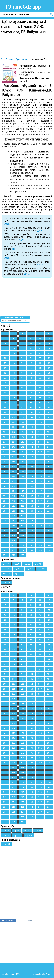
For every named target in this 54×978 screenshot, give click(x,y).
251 (40, 535)
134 (13, 442)
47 (40, 368)
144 (49, 447)
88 (31, 402)
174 (49, 471)
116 (13, 427)
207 (22, 501)
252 (49, 535)
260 (13, 545)
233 (40, 520)
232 (31, 520)
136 (31, 442)
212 (13, 506)
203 (40, 496)
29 (40, 353)
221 (40, 511)
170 (13, 471)
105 (22, 417)
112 (31, 422)
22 (31, 348)
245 (40, 530)
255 (22, 540)
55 (5, 378)
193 (5, 491)
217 (5, 511)
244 (31, 530)
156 (49, 456)
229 (5, 520)
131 (40, 437)
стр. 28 (6, 564)
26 (13, 353)
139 (5, 447)
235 (5, 525)
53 (40, 373)
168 (49, 466)
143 (40, 447)
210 (49, 501)
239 (40, 525)
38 (13, 363)
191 (40, 486)
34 (31, 358)
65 (40, 383)
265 (5, 550)
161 (40, 461)
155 (40, 456)
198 (49, 491)
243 (22, 530)
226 (31, 515)
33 (22, 358)
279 (22, 821)
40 (31, 363)
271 (5, 555)
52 (31, 373)
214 (31, 506)
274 (31, 817)
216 (49, 506)
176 (13, 476)
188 (13, 486)
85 (5, 402)
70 (31, 388)
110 (13, 422)
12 (49, 338)
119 (40, 427)
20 (13, 348)
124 (31, 432)
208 (31, 501)
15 (22, 343)
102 (49, 412)
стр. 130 (30, 569)
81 (22, 397)
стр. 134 (41, 569)
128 (13, 437)
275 (40, 817)
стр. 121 (6, 569)
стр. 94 (38, 564)
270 (49, 550)
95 (40, 407)
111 (22, 422)
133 (5, 442)
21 (22, 348)
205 (5, 501)
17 (40, 343)
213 (22, 506)
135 (22, 442)
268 (31, 550)
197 (40, 491)
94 (31, 407)
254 (13, 540)
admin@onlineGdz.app (43, 974)
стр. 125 (17, 835)
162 (49, 461)
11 (40, 338)
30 (49, 353)
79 (5, 397)
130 (31, 437)
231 (22, 520)
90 (49, 402)
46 (31, 368)
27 (22, 353)
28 (31, 353)
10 (31, 338)
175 (5, 476)
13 (5, 343)
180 (49, 476)
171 (22, 471)
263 (40, 545)
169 (5, 471)
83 (40, 397)
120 (49, 427)
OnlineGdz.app (24, 6)
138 (49, 442)
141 (22, 447)
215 (40, 506)
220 (31, 511)
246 (49, 530)
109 (5, 422)
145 (5, 452)
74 (13, 393)
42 (49, 363)
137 (40, 442)
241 (5, 530)
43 (5, 368)
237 (22, 525)
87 (22, 402)
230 (13, 520)
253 (5, 540)
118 (31, 427)
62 (13, 383)
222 (49, 511)
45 (22, 368)
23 (40, 348)
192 (49, 486)
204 (49, 496)
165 (22, 466)
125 (40, 432)
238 (31, 525)
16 (31, 343)
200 (13, 496)
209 (40, 501)
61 (5, 383)
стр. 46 (6, 830)
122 (13, 432)
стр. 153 (6, 582)
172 (31, 471)
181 (5, 481)
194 (13, 491)
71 (40, 388)
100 (31, 412)
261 (22, 545)
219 (22, 511)
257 (40, 540)
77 (40, 393)
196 (31, 491)
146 (13, 452)
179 (40, 476)
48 (49, 368)
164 (13, 466)
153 (22, 456)
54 (49, 373)
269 (40, 550)
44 (13, 368)
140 (13, 447)
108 (49, 417)
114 (49, 422)
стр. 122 (18, 569)
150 (49, 452)
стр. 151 (18, 574)
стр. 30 (16, 564)
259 (5, 545)
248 (13, 535)
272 (13, 555)
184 (31, 481)
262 (31, 545)
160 (31, 461)
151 (5, 456)
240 (49, 525)
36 (49, 358)
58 (31, 378)
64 (31, 383)
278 (13, 821)
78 (49, 393)
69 (22, 388)
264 (49, 545)
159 (22, 461)
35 (40, 358)
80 (13, 397)
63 (22, 383)
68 (13, 388)
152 (13, 456)
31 (5, 358)
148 (31, 452)
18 (49, 343)
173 (40, 471)
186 (49, 481)
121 (5, 432)
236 (13, 525)
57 (22, 378)
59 (40, 378)
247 (5, 535)
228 (49, 515)
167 (40, 466)
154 (31, 456)
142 (31, 447)
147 (22, 452)
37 (5, 363)
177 (22, 476)
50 (13, 373)
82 (31, 397)
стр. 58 (27, 564)
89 (40, 402)
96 (49, 407)
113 (40, 422)
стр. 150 (6, 574)
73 (5, 393)
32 (13, 358)
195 (22, 491)
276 (49, 817)
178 (31, 476)
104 (13, 417)
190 (31, 486)
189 (22, 486)
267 (22, 550)
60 (49, 378)
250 (31, 535)
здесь (6, 223)
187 (5, 486)
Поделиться (10, 921)
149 (40, 452)
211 (5, 506)
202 (31, 496)
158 (13, 461)
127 (5, 437)
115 (5, 427)
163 (5, 466)
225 (22, 515)
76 (31, 393)
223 (5, 515)
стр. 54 (27, 830)
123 (22, 432)
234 (49, 520)
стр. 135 (6, 844)
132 (49, 437)
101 (40, 412)
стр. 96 (38, 830)
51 (22, 373)
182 (13, 481)
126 (49, 432)
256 (31, 540)
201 (22, 496)
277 (5, 821)
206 (13, 501)
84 (49, 397)
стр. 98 (6, 835)
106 (31, 417)
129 (22, 437)
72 (49, 388)
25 (5, 353)
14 (13, 343)
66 (49, 383)
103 (5, 417)
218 (13, 511)
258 (49, 540)
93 (22, 407)
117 (22, 427)
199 (5, 496)
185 (40, 481)
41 (40, 363)
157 (5, 461)
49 (5, 373)
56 (13, 378)
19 (5, 348)
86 (13, 402)
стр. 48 (16, 830)
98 (13, 412)
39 (22, 363)
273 (22, 555)
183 (22, 481)
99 (22, 412)
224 (13, 515)
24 (49, 348)
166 (31, 466)
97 (5, 412)
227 (40, 515)
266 (13, 550)
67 (5, 388)
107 (40, 417)
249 (22, 535)
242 (13, 530)
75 (22, 393)
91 (5, 407)
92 (13, 407)
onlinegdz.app (9, 974)
